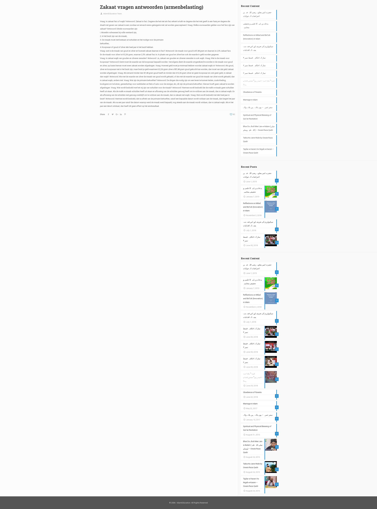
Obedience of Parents (252, 92)
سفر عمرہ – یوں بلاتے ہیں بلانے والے (257, 107)
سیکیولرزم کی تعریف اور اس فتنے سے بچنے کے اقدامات (258, 48)
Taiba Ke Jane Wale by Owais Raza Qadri (258, 140)
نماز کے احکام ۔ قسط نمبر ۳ (254, 65)
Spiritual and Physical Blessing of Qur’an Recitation (257, 117)
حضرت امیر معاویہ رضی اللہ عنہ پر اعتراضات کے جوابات (257, 14)
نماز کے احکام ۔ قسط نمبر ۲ (254, 73)
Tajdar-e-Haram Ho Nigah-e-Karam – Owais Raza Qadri (258, 151)
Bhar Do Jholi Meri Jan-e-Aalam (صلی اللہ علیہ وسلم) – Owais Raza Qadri (259, 128)
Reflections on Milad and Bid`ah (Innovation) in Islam (256, 37)
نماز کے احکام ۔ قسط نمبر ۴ (254, 58)
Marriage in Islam (250, 100)
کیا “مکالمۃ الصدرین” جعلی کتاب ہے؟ (259, 83)
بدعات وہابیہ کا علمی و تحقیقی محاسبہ (255, 26)
